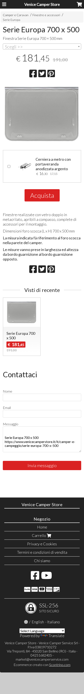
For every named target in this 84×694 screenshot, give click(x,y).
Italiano (53, 621)
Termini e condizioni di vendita (42, 552)
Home (42, 527)
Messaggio (10, 424)
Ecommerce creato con (42, 665)
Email (7, 407)
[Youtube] (46, 577)
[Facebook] (35, 577)
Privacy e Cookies (42, 543)
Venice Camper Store (42, 4)
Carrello (39, 535)
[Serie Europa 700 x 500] (42, 114)
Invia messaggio (42, 465)
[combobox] (42, 47)
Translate (56, 635)
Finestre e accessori (46, 15)
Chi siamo (42, 560)
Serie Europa (11, 20)
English (38, 621)
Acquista (42, 195)
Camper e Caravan (15, 15)
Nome (7, 391)
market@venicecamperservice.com (42, 659)
